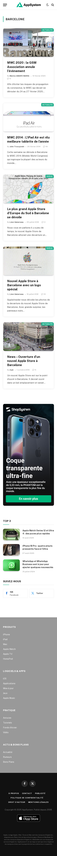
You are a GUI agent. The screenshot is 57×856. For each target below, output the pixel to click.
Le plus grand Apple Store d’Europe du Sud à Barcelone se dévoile (28, 213)
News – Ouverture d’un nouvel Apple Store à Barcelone (23, 361)
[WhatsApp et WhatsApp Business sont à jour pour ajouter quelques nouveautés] (11, 565)
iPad (5, 639)
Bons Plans (8, 762)
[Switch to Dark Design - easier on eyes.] (47, 4)
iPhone (6, 634)
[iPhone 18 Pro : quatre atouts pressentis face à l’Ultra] (11, 550)
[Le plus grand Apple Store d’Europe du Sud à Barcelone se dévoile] (28, 189)
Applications (9, 683)
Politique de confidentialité (27, 798)
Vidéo (6, 732)
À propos (14, 793)
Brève (50, 176)
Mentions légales (38, 802)
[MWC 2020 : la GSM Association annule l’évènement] (28, 42)
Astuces (7, 718)
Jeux (5, 693)
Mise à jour (8, 688)
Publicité (40, 793)
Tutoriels (7, 722)
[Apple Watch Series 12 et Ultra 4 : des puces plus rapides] (11, 534)
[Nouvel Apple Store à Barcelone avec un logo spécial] (28, 261)
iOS (4, 678)
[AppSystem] (28, 5)
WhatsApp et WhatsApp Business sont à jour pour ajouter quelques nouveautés (37, 564)
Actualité (47, 30)
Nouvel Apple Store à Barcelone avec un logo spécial (24, 285)
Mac (5, 644)
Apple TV (7, 654)
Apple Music (9, 698)
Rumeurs (7, 757)
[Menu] (5, 5)
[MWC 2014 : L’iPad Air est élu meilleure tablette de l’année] (28, 117)
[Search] (52, 5)
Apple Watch (9, 649)
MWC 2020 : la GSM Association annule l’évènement (21, 67)
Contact (27, 793)
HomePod (8, 659)
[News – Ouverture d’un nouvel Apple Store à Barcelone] (28, 336)
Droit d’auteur (16, 802)
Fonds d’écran (10, 727)
